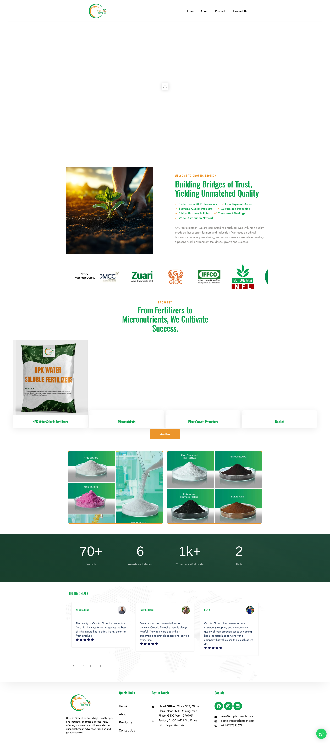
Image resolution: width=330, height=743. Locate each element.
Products (220, 11)
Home (190, 11)
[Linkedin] (237, 706)
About (204, 11)
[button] (321, 734)
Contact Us (240, 11)
